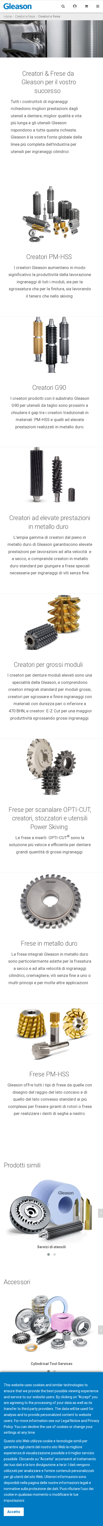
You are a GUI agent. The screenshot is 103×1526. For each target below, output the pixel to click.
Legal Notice (70, 1421)
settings (10, 1432)
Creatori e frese (25, 16)
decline (33, 1427)
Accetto (13, 1512)
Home (8, 16)
